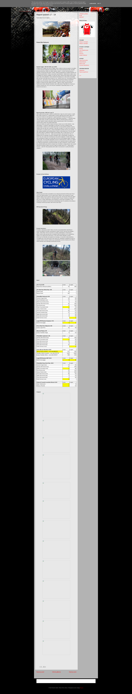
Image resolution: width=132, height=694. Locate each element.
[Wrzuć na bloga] (41, 667)
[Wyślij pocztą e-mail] (40, 667)
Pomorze (81, 53)
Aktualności (81, 70)
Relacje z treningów (83, 41)
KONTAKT (81, 17)
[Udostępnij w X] (42, 667)
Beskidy (81, 48)
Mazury (81, 51)
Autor (80, 75)
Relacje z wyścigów (83, 43)
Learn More (92, 3)
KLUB (80, 15)
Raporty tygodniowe (83, 72)
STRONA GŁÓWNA (83, 13)
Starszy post (72, 672)
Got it (99, 3)
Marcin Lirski (82, 63)
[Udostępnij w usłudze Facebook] (44, 667)
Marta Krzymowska (83, 60)
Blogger (81, 687)
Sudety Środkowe (83, 55)
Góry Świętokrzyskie (83, 50)
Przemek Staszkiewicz (84, 65)
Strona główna (56, 672)
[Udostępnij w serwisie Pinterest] (45, 667)
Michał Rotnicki (82, 61)
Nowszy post (40, 672)
